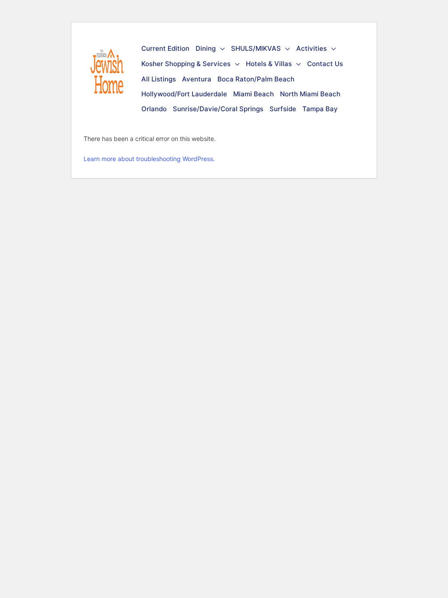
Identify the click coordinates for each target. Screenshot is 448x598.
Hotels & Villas (269, 64)
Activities (311, 48)
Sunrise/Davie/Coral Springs (218, 109)
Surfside (283, 109)
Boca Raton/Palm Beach (255, 79)
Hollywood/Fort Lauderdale (184, 94)
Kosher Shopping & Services (186, 64)
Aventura (196, 79)
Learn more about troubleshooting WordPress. (149, 158)
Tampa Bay (320, 109)
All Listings (158, 79)
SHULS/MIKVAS (256, 48)
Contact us (325, 64)
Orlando (154, 109)
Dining (206, 48)
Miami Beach (253, 94)
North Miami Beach (310, 94)
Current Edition (165, 48)
